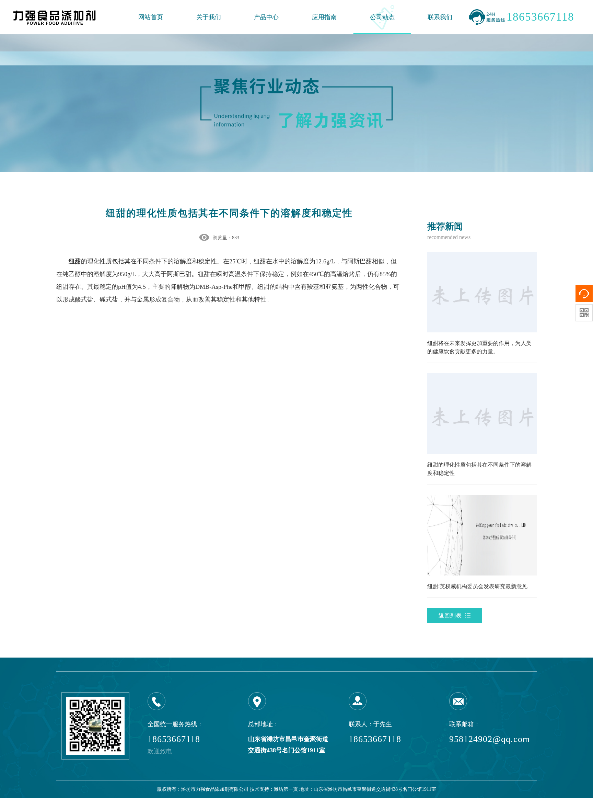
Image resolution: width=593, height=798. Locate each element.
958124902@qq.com (489, 739)
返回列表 (450, 615)
